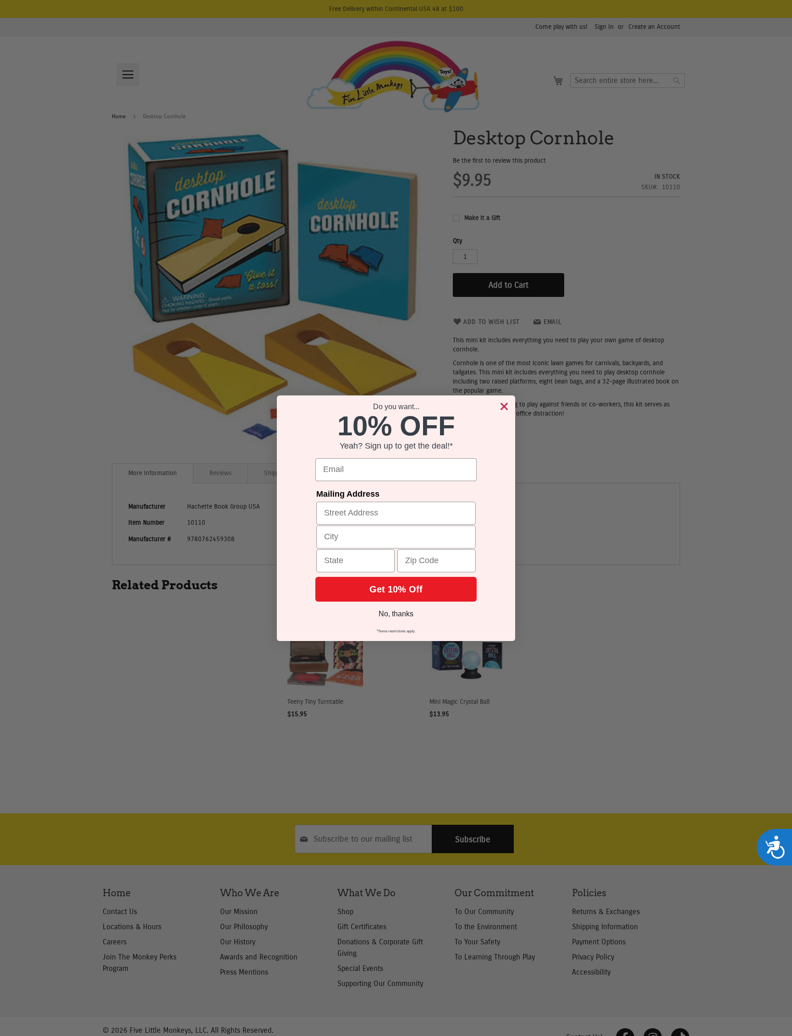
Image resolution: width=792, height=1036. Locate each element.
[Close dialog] (504, 406)
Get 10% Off (396, 589)
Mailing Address (348, 494)
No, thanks (396, 614)
